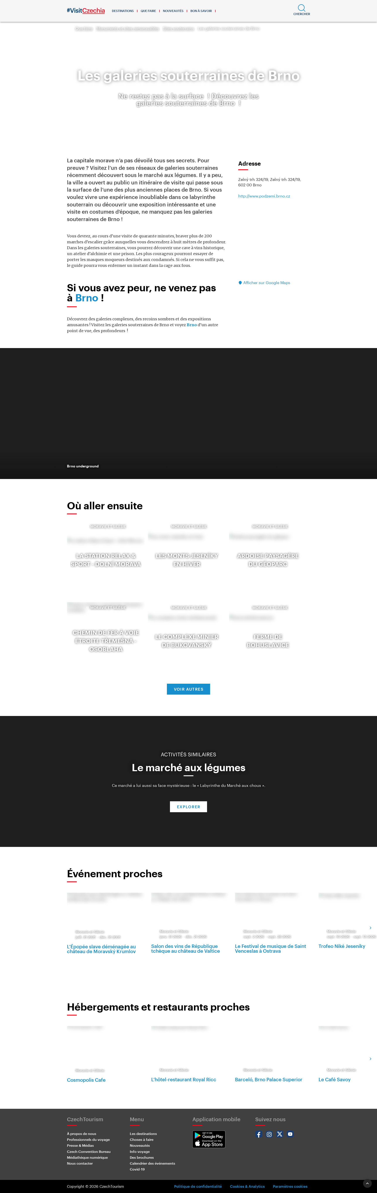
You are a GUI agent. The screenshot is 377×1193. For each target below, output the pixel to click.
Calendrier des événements (152, 1163)
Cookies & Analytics (247, 1186)
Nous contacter (80, 1163)
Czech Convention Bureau (89, 1151)
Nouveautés (173, 11)
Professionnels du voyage (88, 1139)
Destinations (123, 11)
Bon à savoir (201, 11)
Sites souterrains (178, 28)
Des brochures (142, 1157)
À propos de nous (81, 1133)
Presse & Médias (80, 1145)
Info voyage (140, 1151)
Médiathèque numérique (87, 1157)
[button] (301, 11)
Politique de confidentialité (198, 1186)
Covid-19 (137, 1169)
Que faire (148, 11)
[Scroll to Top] (367, 1183)
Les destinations (143, 1133)
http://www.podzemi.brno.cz (264, 196)
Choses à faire (141, 1139)
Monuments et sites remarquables (127, 28)
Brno (86, 297)
